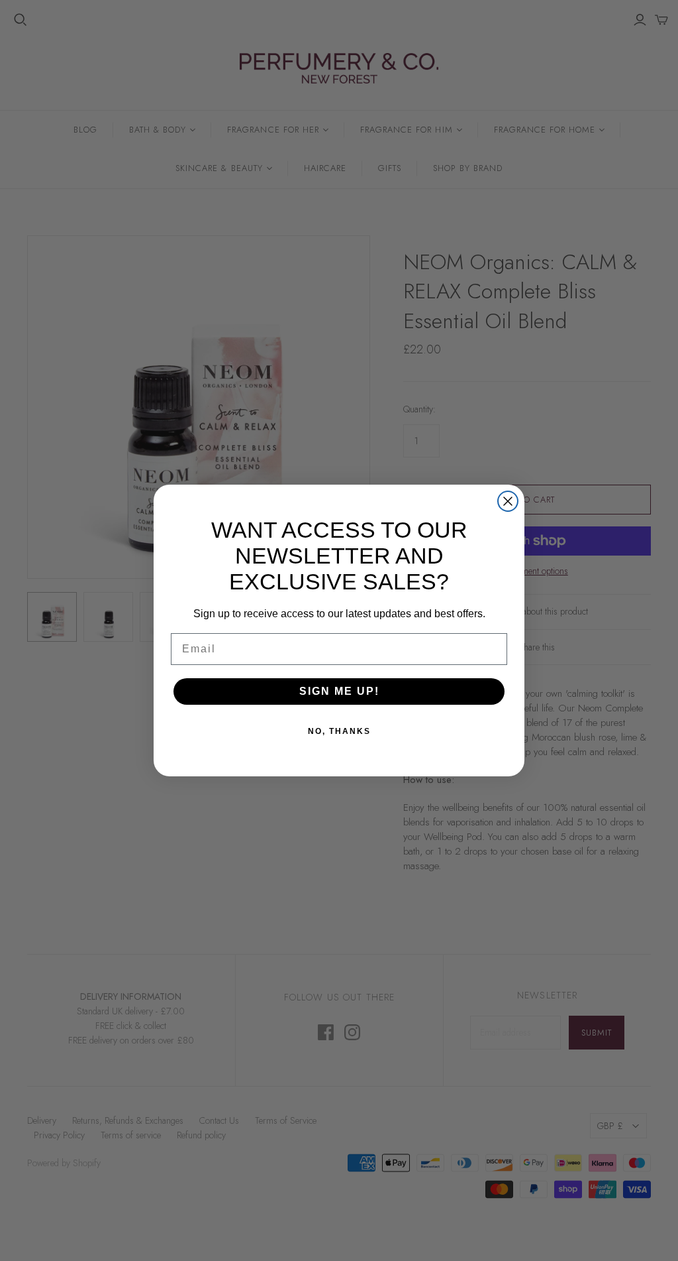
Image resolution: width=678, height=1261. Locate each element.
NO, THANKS (339, 731)
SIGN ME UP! (339, 691)
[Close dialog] (508, 501)
